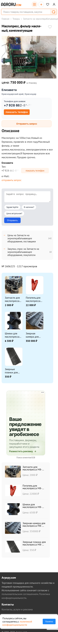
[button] (53, 12)
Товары (16, 18)
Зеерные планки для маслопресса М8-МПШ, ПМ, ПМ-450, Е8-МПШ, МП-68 (13, 371)
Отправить (12, 220)
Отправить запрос (26, 123)
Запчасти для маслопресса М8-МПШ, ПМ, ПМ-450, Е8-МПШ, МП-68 (13, 299)
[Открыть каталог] (34, 4)
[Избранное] (47, 4)
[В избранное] (50, 27)
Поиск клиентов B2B (25, 457)
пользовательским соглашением (20, 594)
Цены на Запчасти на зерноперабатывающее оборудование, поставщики (21, 238)
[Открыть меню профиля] (54, 4)
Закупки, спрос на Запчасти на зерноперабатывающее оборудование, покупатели (23, 252)
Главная (5, 18)
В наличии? (29, 207)
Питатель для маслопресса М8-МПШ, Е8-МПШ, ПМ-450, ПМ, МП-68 (34, 299)
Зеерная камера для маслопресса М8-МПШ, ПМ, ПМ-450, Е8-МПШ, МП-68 (34, 335)
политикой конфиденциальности (17, 623)
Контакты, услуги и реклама (17, 609)
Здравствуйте (12, 207)
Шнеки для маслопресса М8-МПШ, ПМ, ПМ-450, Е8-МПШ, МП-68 (13, 335)
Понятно (49, 621)
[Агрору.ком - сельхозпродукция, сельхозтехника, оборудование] (11, 4)
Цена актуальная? (14, 213)
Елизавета (9, 90)
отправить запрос (11, 180)
